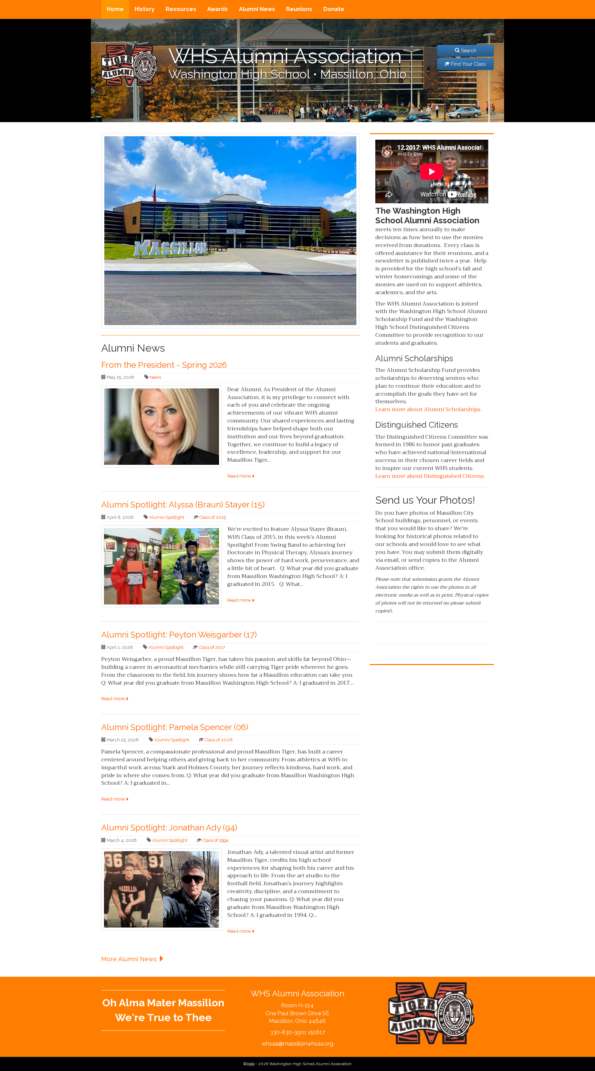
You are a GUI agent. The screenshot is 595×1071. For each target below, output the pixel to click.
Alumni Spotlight (166, 517)
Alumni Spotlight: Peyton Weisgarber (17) (179, 635)
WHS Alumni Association (285, 56)
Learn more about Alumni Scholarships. (428, 409)
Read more (239, 476)
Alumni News (257, 9)
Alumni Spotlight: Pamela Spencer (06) (174, 727)
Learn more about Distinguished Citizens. (430, 476)
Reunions (299, 9)
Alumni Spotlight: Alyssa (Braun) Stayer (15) (183, 505)
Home (115, 9)
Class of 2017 (212, 647)
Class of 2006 (219, 739)
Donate (333, 9)
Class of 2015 (212, 517)
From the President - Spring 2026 (164, 365)
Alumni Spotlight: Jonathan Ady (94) (169, 828)
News (155, 377)
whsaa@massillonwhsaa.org (297, 1043)
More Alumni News (129, 959)
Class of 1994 (215, 840)
